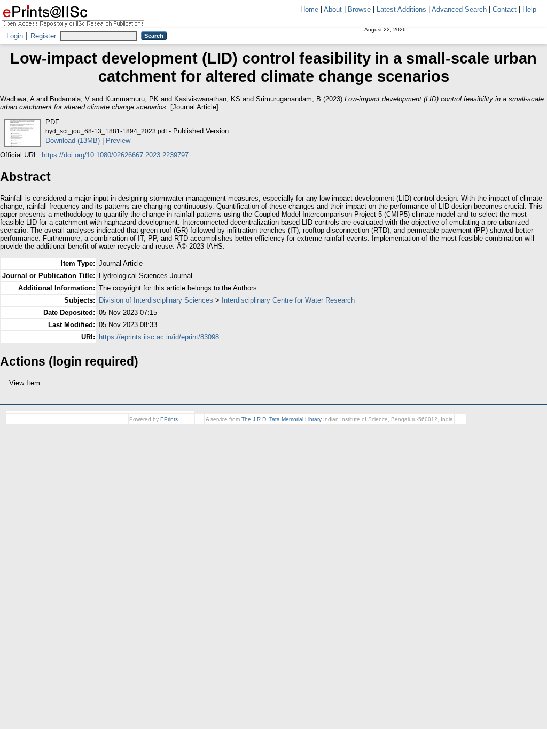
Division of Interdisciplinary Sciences (156, 300)
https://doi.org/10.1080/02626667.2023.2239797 (115, 155)
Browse (359, 9)
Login (14, 36)
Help (529, 9)
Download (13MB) (72, 141)
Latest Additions (401, 9)
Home (309, 9)
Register (43, 36)
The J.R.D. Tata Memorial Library (281, 429)
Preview (118, 141)
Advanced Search (459, 9)
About (333, 9)
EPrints (169, 429)
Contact (505, 9)
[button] (6, 387)
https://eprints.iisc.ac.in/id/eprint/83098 (159, 337)
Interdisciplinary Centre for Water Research (288, 300)
